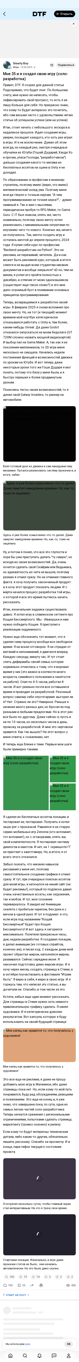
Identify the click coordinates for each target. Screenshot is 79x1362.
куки (27, 1344)
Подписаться (66, 65)
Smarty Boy (20, 63)
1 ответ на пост (14, 1295)
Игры (16, 67)
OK (69, 1344)
